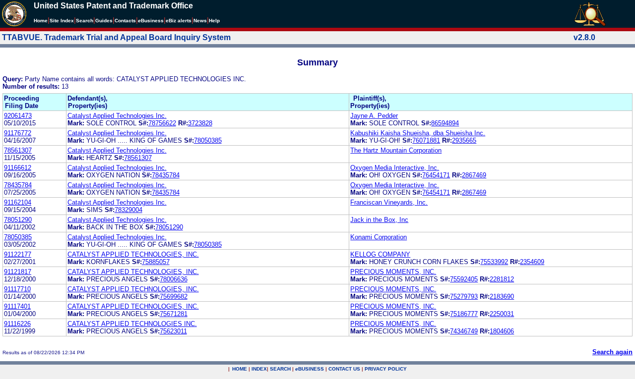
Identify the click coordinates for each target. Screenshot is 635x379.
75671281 (174, 314)
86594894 (445, 123)
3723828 (200, 123)
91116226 (17, 323)
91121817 (17, 271)
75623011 (173, 331)
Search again (612, 352)
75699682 (174, 296)
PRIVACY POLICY (386, 369)
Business (151, 20)
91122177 (17, 254)
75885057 (156, 262)
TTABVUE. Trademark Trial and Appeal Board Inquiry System (116, 37)
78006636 (174, 279)
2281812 (502, 279)
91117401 (17, 306)
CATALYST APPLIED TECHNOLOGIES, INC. (133, 254)
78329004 (128, 210)
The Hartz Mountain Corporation (396, 150)
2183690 (502, 296)
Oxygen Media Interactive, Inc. (394, 167)
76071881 (426, 140)
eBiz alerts (178, 20)
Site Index (62, 20)
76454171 (436, 175)
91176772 (17, 133)
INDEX (259, 369)
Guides (104, 20)
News (200, 20)
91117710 (17, 289)
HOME (239, 369)
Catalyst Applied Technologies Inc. (117, 115)
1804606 (502, 331)
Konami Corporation (378, 237)
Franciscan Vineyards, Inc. (389, 202)
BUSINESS (309, 369)
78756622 (162, 123)
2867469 (474, 175)
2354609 (532, 262)
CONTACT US (344, 369)
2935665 (464, 140)
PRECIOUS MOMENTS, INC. (393, 271)
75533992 (494, 262)
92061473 (18, 115)
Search (84, 20)
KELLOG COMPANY (380, 254)
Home (41, 20)
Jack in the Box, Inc (379, 219)
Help (214, 20)
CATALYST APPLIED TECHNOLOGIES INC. (132, 323)
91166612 (17, 167)
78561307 (18, 150)
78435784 (166, 175)
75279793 (464, 296)
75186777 (464, 314)
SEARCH (280, 369)
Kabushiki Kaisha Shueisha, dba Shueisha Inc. (417, 133)
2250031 (502, 314)
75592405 (464, 279)
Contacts (125, 20)
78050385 (208, 140)
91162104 (17, 202)
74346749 (464, 331)
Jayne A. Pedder (374, 115)
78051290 (18, 219)
